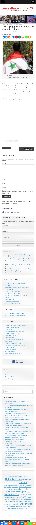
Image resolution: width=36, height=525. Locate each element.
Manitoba (19, 24)
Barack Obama (15, 482)
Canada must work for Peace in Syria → (28, 148)
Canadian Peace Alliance (17, 485)
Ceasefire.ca (8, 329)
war (19, 506)
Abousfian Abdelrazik (14, 476)
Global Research (9, 337)
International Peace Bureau (12, 293)
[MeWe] (19, 37)
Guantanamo (15, 487)
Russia (25, 501)
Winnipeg (21, 508)
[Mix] (22, 37)
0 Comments (18, 31)
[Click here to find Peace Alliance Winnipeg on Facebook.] (18, 362)
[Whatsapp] (26, 37)
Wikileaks (16, 508)
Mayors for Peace (9, 299)
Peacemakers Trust (10, 347)
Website (4, 187)
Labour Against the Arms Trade (13, 343)
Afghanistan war (13, 479)
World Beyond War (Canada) (12, 353)
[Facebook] (3, 37)
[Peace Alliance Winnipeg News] (18, 8)
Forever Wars (8, 443)
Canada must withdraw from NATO (14, 425)
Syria (17, 140)
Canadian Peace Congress (12, 327)
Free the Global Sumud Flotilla (13, 441)
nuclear (29, 497)
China (24, 485)
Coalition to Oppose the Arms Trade (14, 331)
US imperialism (9, 506)
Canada (23, 482)
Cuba (27, 485)
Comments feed (9, 377)
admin (4, 31)
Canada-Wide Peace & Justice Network (15, 325)
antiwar (12, 140)
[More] (29, 37)
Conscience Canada (10, 335)
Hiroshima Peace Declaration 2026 (14, 417)
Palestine (28, 499)
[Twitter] (6, 37)
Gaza (30, 485)
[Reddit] (9, 37)
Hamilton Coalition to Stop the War (14, 339)
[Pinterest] (16, 37)
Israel (28, 492)
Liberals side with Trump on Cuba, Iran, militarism (18, 423)
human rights (24, 489)
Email (3, 183)
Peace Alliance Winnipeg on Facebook (15, 313)
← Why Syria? (6, 148)
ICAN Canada (8, 341)
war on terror (23, 506)
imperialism (10, 492)
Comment (5, 163)
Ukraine (16, 504)
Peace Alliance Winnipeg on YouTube (15, 315)
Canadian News (5, 24)
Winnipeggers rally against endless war (15, 457)
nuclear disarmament (12, 499)
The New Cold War (10, 351)
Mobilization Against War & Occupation (15, 345)
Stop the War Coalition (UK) (12, 303)
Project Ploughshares (10, 349)
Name (4, 179)
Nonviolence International (12, 301)
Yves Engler (25, 508)
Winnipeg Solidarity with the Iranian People (20, 269)
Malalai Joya (11, 497)
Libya (6, 497)
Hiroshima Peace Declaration (13, 291)
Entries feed (8, 375)
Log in (6, 373)
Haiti (20, 487)
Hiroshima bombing (27, 487)
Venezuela (15, 506)
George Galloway (8, 487)
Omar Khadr (22, 499)
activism (7, 140)
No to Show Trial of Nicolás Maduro (14, 439)
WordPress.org (9, 379)
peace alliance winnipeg (13, 501)
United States (26, 504)
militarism (18, 497)
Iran (17, 492)
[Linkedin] (13, 37)
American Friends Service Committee (15, 283)
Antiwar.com (8, 285)
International (13, 24)
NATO (23, 497)
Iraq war (22, 492)
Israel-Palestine (12, 494)
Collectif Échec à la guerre (12, 333)
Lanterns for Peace (26, 495)
